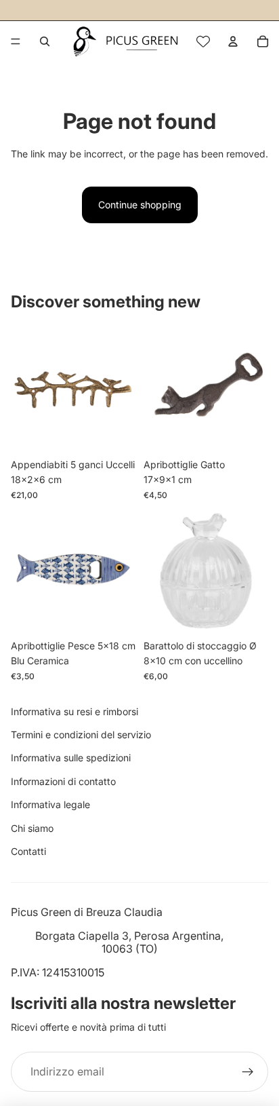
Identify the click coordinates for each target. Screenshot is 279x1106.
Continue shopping (139, 204)
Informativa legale (50, 804)
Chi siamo (32, 828)
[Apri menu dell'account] (233, 41)
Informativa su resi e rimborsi (74, 711)
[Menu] (15, 41)
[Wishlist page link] (203, 41)
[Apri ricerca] (45, 41)
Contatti (28, 851)
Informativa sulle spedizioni (71, 757)
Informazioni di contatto (63, 781)
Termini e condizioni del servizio (81, 734)
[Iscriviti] (248, 1072)
